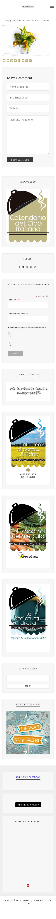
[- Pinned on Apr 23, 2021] (13, 832)
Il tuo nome (14, 299)
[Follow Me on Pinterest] (28, 886)
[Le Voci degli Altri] (28, 732)
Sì (10, 336)
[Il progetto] (28, 216)
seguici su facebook (28, 777)
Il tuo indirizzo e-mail (18, 313)
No (11, 345)
